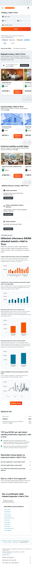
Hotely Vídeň (7, 509)
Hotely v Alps (15, 542)
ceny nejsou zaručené (6, 553)
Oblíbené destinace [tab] (8, 501)
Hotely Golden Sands (9, 518)
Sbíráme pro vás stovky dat (9, 560)
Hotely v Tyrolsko (7, 542)
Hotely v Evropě (16, 540)
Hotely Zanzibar (7, 516)
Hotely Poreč (7, 520)
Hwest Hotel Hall (6, 82)
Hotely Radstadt (7, 530)
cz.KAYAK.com (4, 540)
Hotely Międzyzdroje (9, 528)
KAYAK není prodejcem (8, 557)
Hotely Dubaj (7, 522)
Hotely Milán (7, 524)
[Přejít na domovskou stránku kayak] (9, 8)
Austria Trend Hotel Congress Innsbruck (12, 166)
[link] (8, 198)
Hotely (10, 540)
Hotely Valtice (7, 526)
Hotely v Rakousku (25, 540)
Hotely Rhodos (7, 511)
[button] (2, 8)
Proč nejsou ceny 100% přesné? (10, 562)
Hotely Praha (7, 513)
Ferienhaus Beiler (7, 127)
